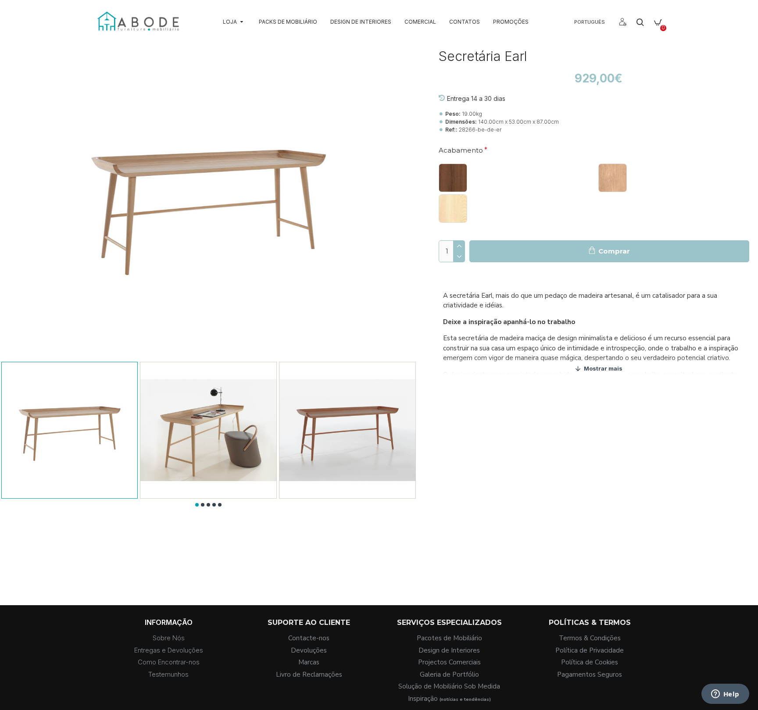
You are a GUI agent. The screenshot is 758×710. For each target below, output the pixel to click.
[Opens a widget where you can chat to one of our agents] (725, 695)
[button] (197, 505)
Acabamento (461, 150)
